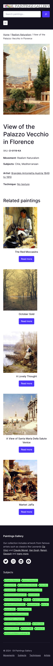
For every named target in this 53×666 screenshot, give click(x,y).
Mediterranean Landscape (15, 594)
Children (38, 623)
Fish (27, 599)
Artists (47, 655)
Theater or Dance (12, 580)
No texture (23, 184)
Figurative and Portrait (15, 604)
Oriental (10, 590)
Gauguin (7, 553)
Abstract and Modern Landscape (17, 633)
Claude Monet (20, 550)
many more (22, 553)
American (27, 628)
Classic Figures (24, 609)
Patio (43, 585)
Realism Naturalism (21, 34)
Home (6, 34)
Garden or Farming (13, 599)
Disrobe (10, 609)
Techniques (35, 655)
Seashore (10, 585)
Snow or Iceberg (30, 580)
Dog (45, 604)
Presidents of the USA (27, 585)
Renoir (43, 550)
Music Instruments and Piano (30, 590)
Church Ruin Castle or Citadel (16, 614)
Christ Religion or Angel (14, 619)
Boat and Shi (12, 628)
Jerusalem (34, 594)
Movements (9, 655)
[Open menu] (5, 23)
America (39, 628)
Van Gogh (34, 550)
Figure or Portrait (40, 599)
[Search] (46, 14)
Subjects (22, 655)
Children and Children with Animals (17, 623)
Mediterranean (30, 163)
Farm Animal (33, 604)
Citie (17, 163)
